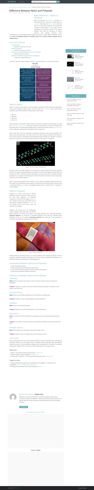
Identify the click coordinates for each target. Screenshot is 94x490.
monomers (37, 24)
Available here (39, 352)
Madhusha (21, 12)
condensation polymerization (18, 125)
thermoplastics (46, 109)
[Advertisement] (21, 24)
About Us (84, 488)
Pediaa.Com (17, 488)
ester (34, 199)
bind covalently (52, 24)
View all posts (24, 407)
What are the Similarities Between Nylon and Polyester (27, 52)
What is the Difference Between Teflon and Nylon (79, 64)
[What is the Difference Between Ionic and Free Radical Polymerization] (71, 71)
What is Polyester (17, 48)
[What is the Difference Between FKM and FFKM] (71, 56)
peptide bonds (58, 127)
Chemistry (19, 7)
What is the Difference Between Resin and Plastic (79, 87)
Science (14, 7)
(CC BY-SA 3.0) (19, 364)
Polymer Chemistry (27, 7)
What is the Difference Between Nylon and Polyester (26, 55)
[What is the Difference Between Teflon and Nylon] (71, 64)
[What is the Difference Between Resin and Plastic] (71, 86)
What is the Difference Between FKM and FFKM (79, 56)
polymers (50, 20)
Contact (80, 488)
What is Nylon (16, 45)
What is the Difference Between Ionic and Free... (79, 72)
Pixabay (40, 366)
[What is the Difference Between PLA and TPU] (71, 79)
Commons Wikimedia (30, 364)
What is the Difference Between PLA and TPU (79, 79)
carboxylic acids (32, 202)
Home (10, 7)
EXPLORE (21, 2)
